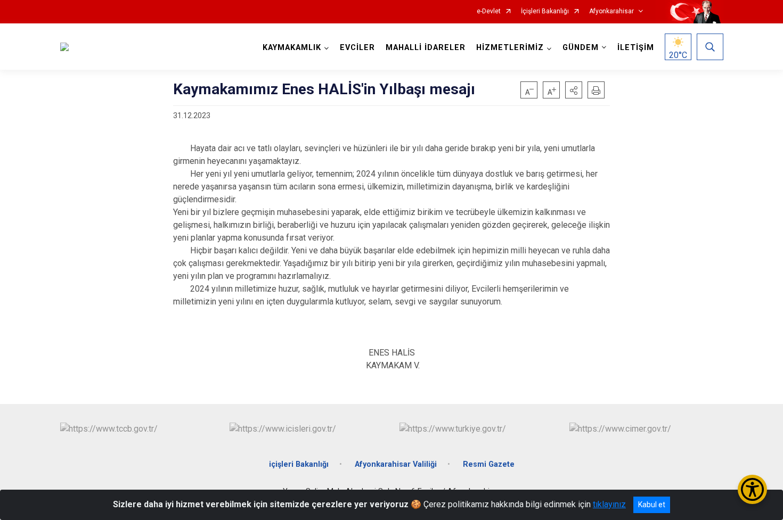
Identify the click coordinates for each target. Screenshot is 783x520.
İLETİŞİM (635, 47)
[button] (573, 89)
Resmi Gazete (489, 464)
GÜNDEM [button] (580, 47)
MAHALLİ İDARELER (426, 47)
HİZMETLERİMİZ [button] (510, 47)
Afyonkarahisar (611, 11)
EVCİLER (357, 47)
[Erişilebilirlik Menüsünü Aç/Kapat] (752, 489)
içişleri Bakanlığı (299, 464)
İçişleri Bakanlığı (545, 11)
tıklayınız (609, 504)
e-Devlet (489, 11)
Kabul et (651, 504)
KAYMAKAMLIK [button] (292, 47)
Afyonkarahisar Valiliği (396, 464)
